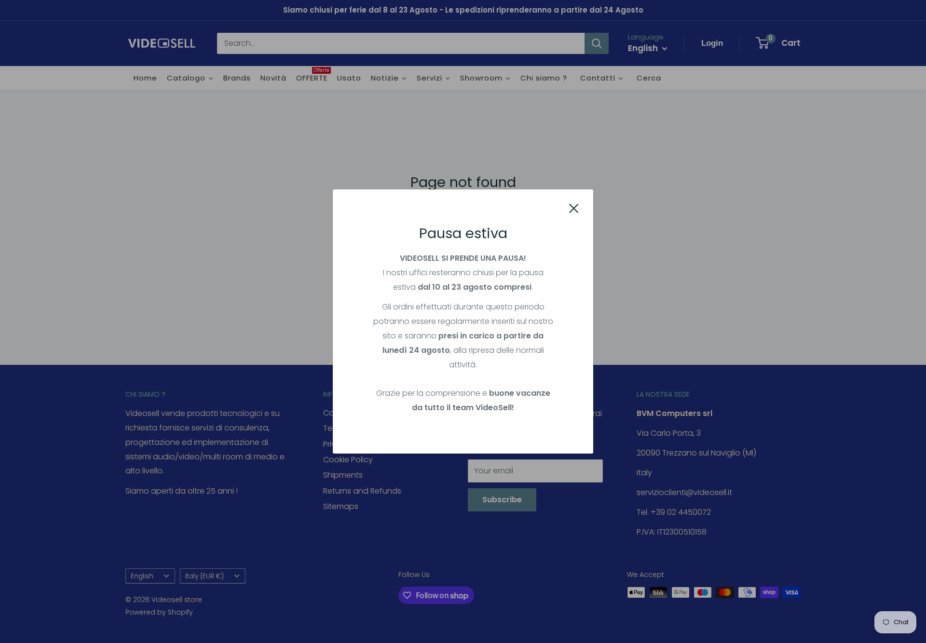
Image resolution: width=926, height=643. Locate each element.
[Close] (574, 208)
